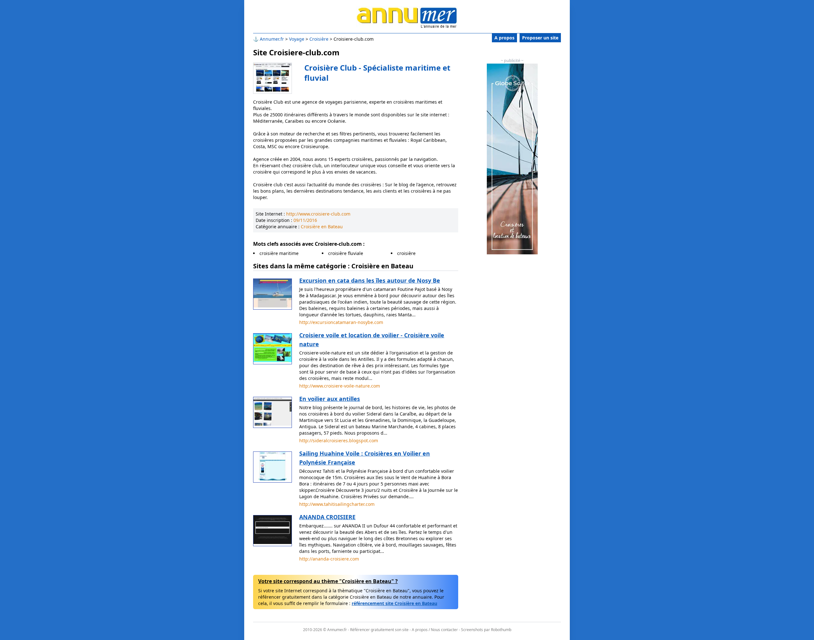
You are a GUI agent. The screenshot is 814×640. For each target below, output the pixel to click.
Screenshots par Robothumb (486, 629)
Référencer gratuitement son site (379, 629)
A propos (504, 38)
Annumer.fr (272, 39)
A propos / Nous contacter (435, 629)
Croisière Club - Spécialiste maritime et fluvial (377, 72)
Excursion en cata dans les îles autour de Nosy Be (369, 280)
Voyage (296, 39)
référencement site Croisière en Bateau (394, 603)
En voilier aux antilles (329, 399)
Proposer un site (540, 38)
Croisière (318, 39)
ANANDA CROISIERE (327, 517)
